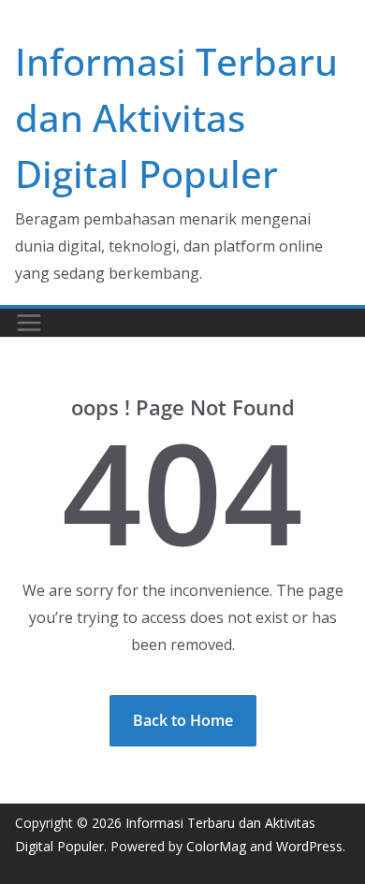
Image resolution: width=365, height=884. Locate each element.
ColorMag (216, 846)
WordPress (309, 846)
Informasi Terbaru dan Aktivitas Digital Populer (176, 117)
